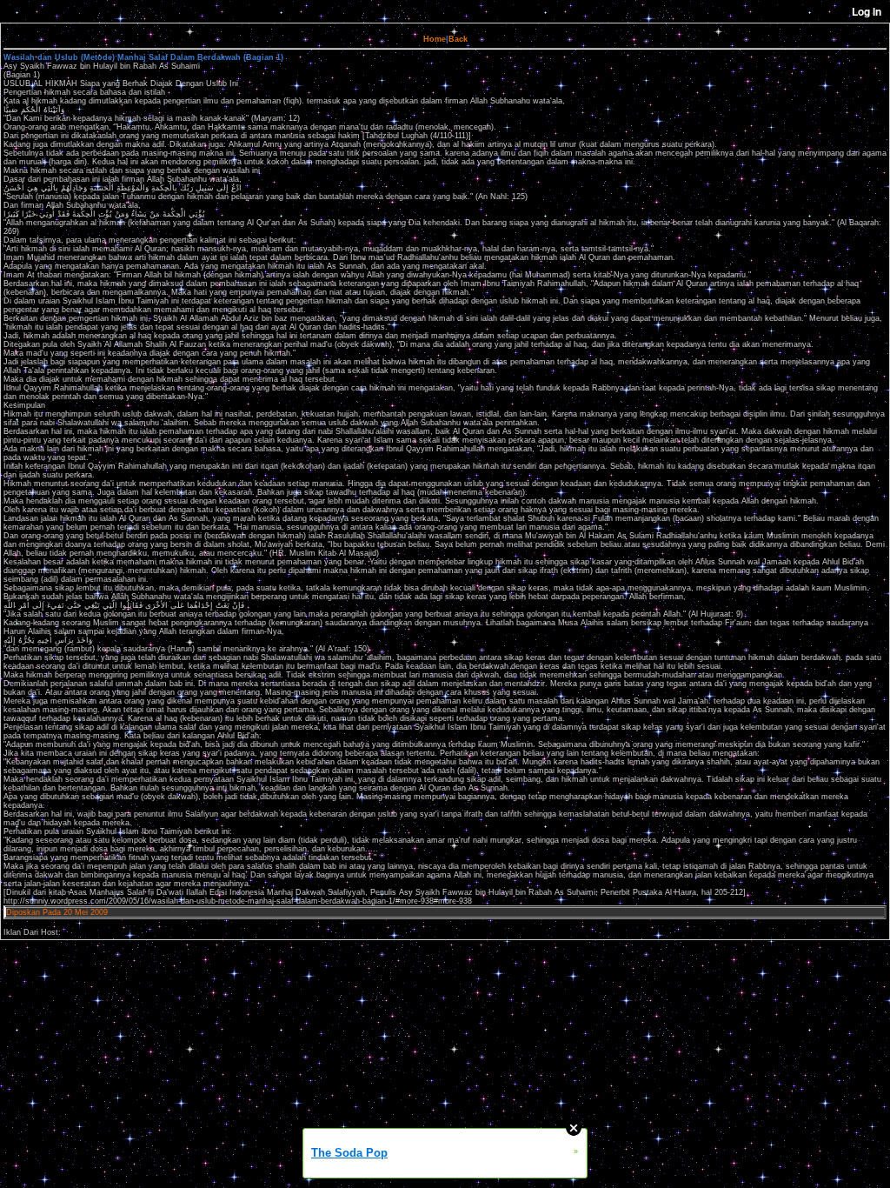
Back (458, 39)
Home (434, 39)
